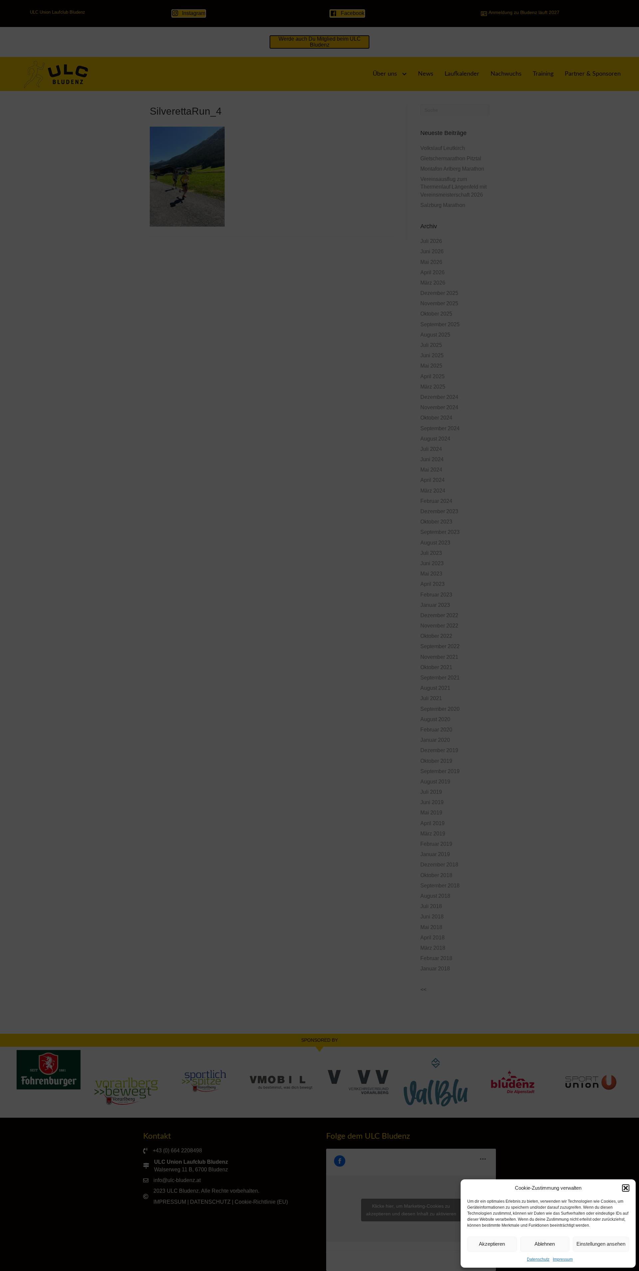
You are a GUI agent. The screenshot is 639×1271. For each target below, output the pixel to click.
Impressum (563, 1259)
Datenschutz (538, 1259)
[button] (625, 1188)
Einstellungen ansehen (600, 1244)
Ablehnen (544, 1244)
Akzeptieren (492, 1244)
